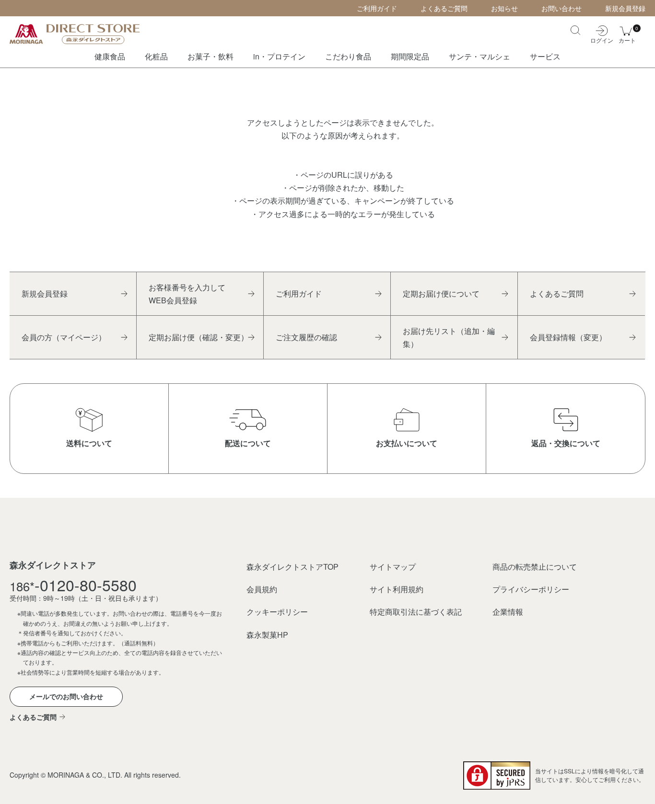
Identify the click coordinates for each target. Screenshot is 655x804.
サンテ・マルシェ (479, 56)
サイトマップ (393, 566)
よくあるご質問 (444, 8)
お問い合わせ (561, 8)
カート (627, 34)
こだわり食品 (348, 56)
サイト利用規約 (396, 589)
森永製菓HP (267, 634)
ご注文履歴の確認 (306, 337)
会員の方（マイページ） (64, 337)
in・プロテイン (279, 56)
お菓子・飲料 (210, 56)
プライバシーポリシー (530, 589)
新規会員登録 (625, 8)
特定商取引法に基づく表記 (416, 611)
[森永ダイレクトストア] (81, 33)
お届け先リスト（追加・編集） (449, 337)
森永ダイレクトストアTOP (292, 566)
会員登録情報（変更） (568, 337)
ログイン (601, 39)
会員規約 (261, 589)
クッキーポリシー (277, 611)
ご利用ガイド (377, 8)
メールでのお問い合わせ (66, 696)
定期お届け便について (441, 293)
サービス (545, 56)
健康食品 (109, 56)
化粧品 (156, 56)
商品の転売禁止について (534, 566)
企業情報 (507, 611)
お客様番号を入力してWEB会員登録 (187, 294)
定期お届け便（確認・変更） (198, 337)
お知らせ (504, 8)
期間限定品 (410, 56)
